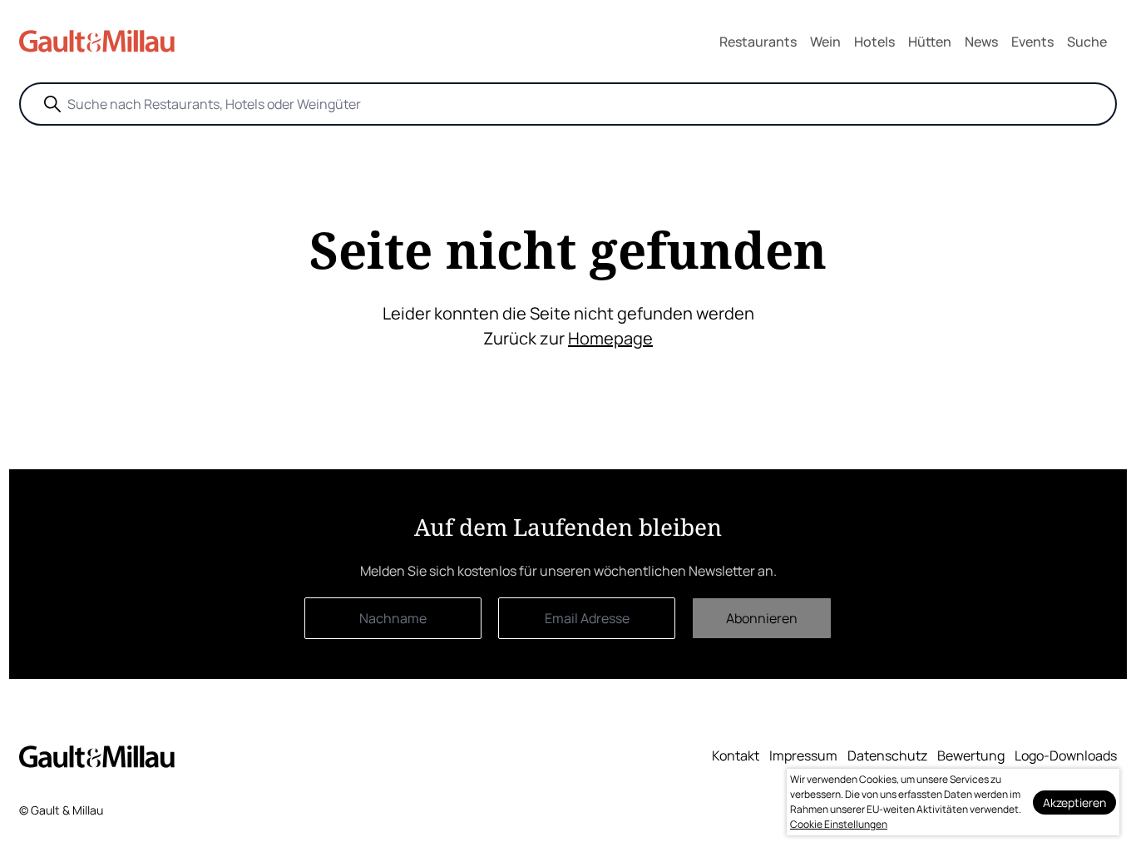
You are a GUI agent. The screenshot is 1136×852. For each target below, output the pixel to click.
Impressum (803, 755)
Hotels (874, 41)
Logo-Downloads (1066, 755)
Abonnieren (762, 618)
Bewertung (971, 755)
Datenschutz (887, 755)
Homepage (610, 338)
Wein (825, 41)
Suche (1087, 41)
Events (1032, 41)
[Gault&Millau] (97, 757)
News (981, 41)
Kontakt (735, 755)
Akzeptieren (1074, 802)
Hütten (929, 41)
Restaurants (758, 41)
